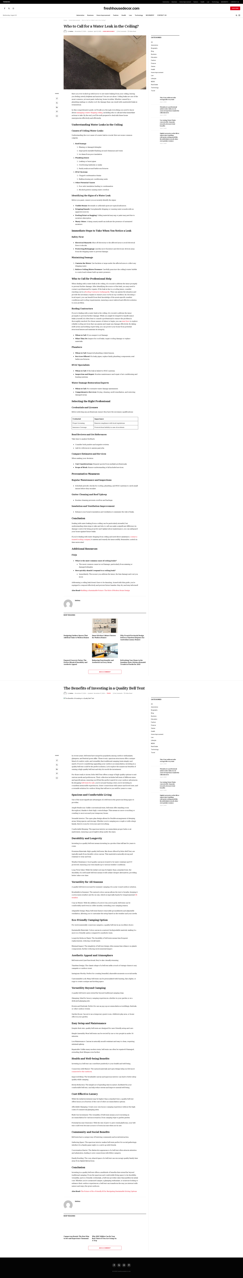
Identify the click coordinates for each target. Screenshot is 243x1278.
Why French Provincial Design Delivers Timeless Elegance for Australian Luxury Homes (132, 638)
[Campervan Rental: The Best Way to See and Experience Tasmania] (77, 1226)
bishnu (71, 31)
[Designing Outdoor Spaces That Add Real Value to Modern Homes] (77, 626)
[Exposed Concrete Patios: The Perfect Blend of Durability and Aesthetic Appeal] (77, 650)
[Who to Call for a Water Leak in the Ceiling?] (105, 62)
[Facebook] (57, 98)
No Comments (122, 31)
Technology (215, 2)
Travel (153, 90)
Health (202, 2)
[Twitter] (57, 103)
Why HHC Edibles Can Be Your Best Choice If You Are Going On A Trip (104, 1238)
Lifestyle (153, 78)
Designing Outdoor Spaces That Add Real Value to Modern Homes (76, 637)
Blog (152, 51)
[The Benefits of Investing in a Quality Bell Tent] (105, 724)
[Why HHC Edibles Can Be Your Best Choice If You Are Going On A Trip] (105, 1226)
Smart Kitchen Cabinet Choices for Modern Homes (104, 637)
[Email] (57, 116)
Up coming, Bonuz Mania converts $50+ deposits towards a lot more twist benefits (168, 123)
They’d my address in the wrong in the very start (168, 98)
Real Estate (154, 84)
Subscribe (235, 8)
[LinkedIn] (57, 107)
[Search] (236, 15)
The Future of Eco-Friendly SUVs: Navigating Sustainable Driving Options (109, 1191)
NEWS (153, 81)
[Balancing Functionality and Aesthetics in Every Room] (105, 650)
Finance (153, 63)
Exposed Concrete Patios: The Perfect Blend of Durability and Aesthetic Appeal (75, 662)
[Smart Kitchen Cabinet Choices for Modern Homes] (105, 626)
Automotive (166, 2)
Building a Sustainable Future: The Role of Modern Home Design (105, 590)
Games (153, 66)
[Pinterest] (57, 111)
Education (154, 57)
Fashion (195, 2)
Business (174, 2)
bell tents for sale (88, 783)
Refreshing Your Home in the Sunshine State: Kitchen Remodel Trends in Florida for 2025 (133, 662)
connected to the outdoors (82, 1072)
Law (208, 2)
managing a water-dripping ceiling (89, 113)
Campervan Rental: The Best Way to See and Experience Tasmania (76, 1237)
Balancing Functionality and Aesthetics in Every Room (103, 661)
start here (125, 321)
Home (65, 20)
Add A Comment (105, 672)
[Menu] (239, 15)
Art (152, 42)
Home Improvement (185, 2)
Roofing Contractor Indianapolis (97, 292)
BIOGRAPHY (224, 2)
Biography (154, 48)
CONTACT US (235, 2)
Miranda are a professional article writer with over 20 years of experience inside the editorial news (36, 2)
